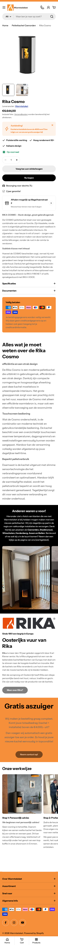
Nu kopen (29, 177)
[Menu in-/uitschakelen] (4, 7)
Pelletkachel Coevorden (24, 25)
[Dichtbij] (52, 125)
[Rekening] (48, 7)
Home (5, 25)
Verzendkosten (21, 114)
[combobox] (29, 16)
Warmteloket (21, 106)
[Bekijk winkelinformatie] (51, 203)
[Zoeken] (51, 16)
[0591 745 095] (42, 7)
